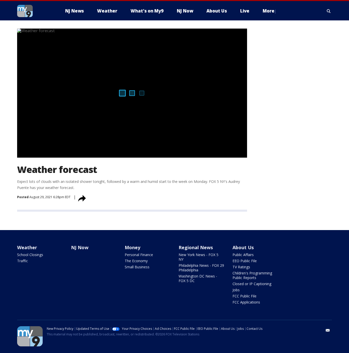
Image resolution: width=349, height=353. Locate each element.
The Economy (136, 260)
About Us (243, 247)
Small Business (137, 266)
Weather (27, 247)
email (328, 330)
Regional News (196, 247)
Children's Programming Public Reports (252, 275)
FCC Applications (246, 302)
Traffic (22, 260)
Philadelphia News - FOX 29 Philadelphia (201, 267)
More (268, 11)
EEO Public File (244, 260)
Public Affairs (243, 254)
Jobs (236, 289)
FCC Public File (244, 296)
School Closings (30, 254)
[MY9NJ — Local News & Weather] (34, 11)
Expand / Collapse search (329, 11)
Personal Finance (139, 254)
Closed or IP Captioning (251, 283)
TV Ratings (241, 266)
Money (132, 247)
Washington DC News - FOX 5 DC (198, 278)
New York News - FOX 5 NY (198, 257)
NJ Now (79, 247)
